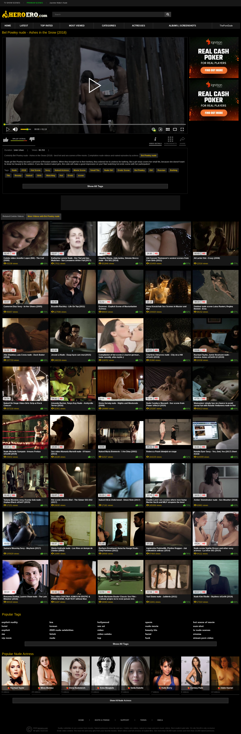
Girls (39, 175)
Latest (24, 25)
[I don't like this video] (32, 141)
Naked (29, 175)
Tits (8, 175)
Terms (143, 720)
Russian (161, 170)
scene (81, 175)
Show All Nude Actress (120, 700)
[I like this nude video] (5, 141)
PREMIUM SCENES (35, 3)
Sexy (47, 170)
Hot (61, 175)
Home (8, 25)
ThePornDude (226, 25)
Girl (151, 170)
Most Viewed (76, 25)
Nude (14, 170)
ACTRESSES (138, 25)
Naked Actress (62, 170)
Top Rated (46, 25)
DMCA (160, 720)
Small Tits (95, 170)
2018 (23, 170)
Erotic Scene (124, 170)
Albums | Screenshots (182, 25)
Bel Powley (139, 170)
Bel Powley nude (148, 155)
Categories (109, 25)
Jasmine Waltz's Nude (58, 3)
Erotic (70, 175)
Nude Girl (108, 170)
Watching (50, 175)
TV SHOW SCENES (12, 3)
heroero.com (43, 728)
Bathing (173, 170)
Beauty (18, 175)
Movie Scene (80, 170)
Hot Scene (35, 170)
